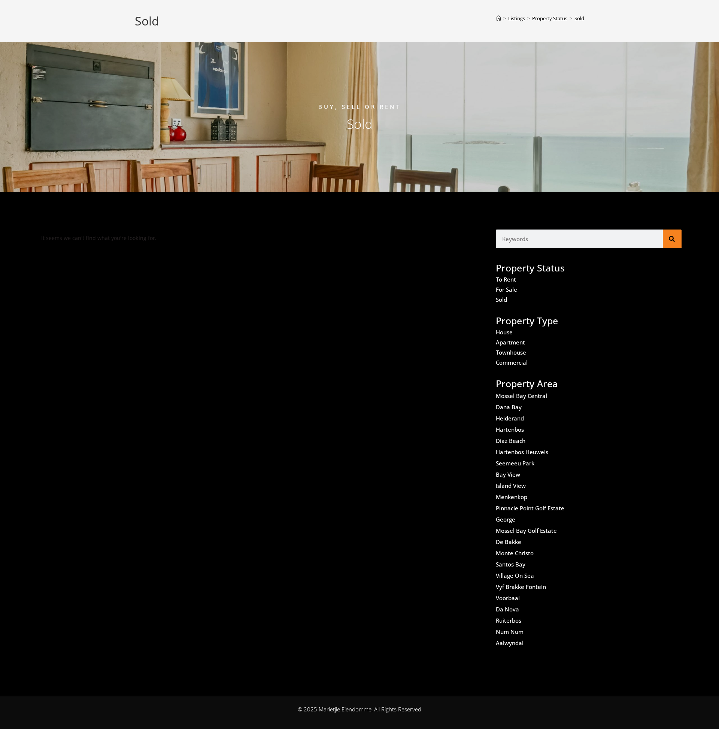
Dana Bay (509, 407)
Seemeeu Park (515, 463)
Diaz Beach (510, 440)
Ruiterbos (508, 620)
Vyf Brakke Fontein (521, 586)
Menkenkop (511, 497)
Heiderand (510, 418)
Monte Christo (515, 553)
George (505, 519)
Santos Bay (510, 564)
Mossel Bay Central (521, 396)
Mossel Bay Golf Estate (526, 530)
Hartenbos (510, 429)
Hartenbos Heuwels (522, 452)
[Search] (672, 239)
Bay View (508, 474)
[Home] (498, 18)
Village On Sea (515, 575)
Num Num (510, 631)
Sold (579, 18)
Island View (511, 485)
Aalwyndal (510, 643)
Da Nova (507, 609)
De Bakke (508, 542)
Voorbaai (508, 598)
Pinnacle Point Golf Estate (530, 508)
